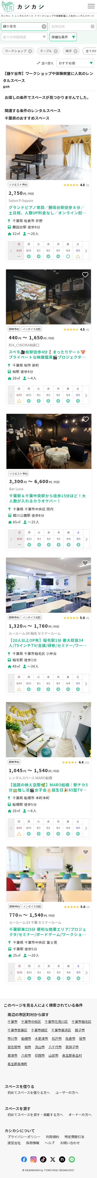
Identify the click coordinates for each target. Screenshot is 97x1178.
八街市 (26, 1055)
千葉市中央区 (31, 1021)
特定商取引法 (74, 1136)
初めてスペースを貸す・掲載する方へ (35, 1114)
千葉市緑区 (39, 1030)
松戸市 (57, 1038)
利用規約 (52, 1136)
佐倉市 (70, 1038)
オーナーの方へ (80, 1114)
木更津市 (41, 1038)
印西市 (40, 1055)
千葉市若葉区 (17, 1030)
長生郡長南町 (17, 1063)
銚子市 (80, 1030)
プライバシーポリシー (24, 1136)
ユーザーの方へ (66, 1092)
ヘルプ (50, 1142)
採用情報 (32, 1142)
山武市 (53, 1055)
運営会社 (14, 1142)
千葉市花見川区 (56, 1021)
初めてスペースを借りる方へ (29, 1092)
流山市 (40, 1047)
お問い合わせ (70, 1142)
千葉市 (12, 1021)
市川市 (12, 1038)
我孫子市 (72, 1047)
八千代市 (55, 1047)
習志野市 (14, 1047)
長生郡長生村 (72, 1055)
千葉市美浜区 (61, 1030)
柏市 (27, 1047)
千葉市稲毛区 (81, 1021)
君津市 (12, 1055)
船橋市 (26, 1038)
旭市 (82, 1038)
